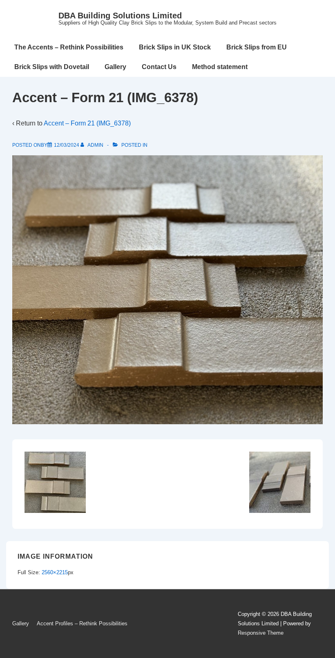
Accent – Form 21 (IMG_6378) (87, 123)
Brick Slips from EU (256, 47)
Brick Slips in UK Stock (175, 47)
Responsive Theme (261, 633)
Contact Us (159, 66)
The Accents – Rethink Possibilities (68, 47)
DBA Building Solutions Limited (120, 15)
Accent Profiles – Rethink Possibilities (82, 623)
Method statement (220, 66)
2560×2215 (55, 572)
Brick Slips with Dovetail (51, 66)
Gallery (115, 66)
